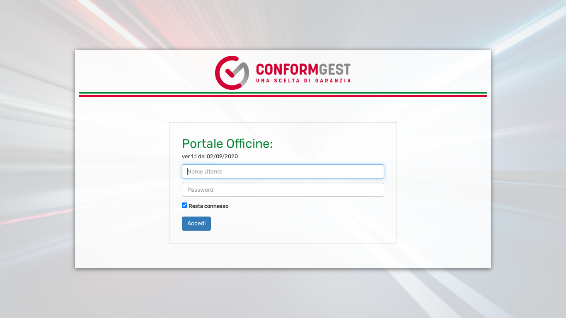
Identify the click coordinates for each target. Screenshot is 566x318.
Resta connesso (208, 206)
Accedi (196, 223)
